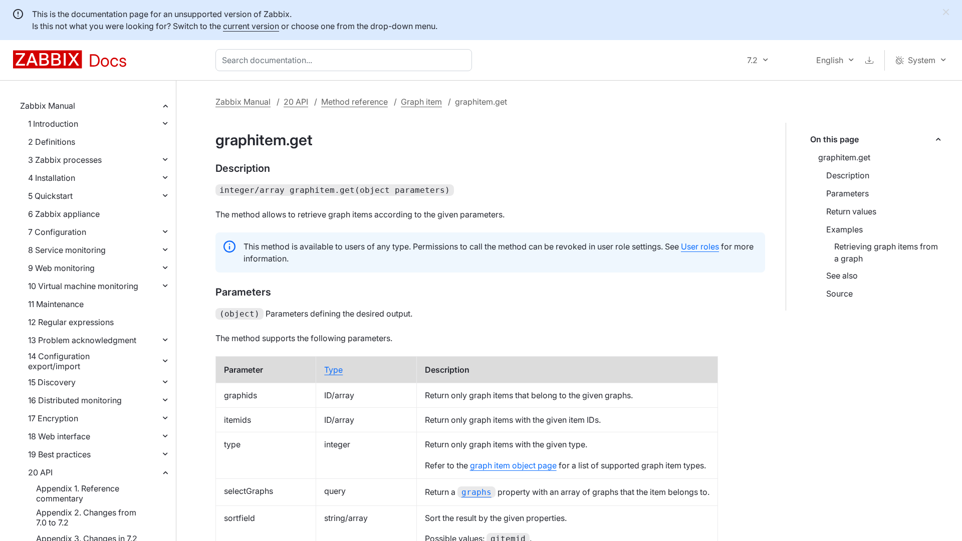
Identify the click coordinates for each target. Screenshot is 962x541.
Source (839, 294)
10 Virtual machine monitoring (83, 286)
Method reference (354, 102)
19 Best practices (59, 454)
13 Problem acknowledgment (82, 340)
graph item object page (513, 465)
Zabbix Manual (47, 106)
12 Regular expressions (71, 322)
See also (842, 275)
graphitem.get (844, 157)
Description (847, 175)
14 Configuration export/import (59, 361)
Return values (851, 211)
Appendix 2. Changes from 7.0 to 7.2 (86, 517)
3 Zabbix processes (65, 160)
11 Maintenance (56, 304)
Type (333, 370)
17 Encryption (53, 418)
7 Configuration (57, 232)
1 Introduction (53, 124)
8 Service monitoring (67, 250)
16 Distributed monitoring (75, 400)
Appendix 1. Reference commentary (77, 493)
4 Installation (51, 178)
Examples (844, 229)
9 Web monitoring (61, 268)
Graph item (421, 102)
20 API (40, 472)
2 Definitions (51, 142)
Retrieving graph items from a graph (886, 252)
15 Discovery (52, 382)
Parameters (847, 193)
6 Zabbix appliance (64, 214)
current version (251, 26)
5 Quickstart (50, 196)
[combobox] (345, 60)
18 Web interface (59, 436)
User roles (700, 246)
